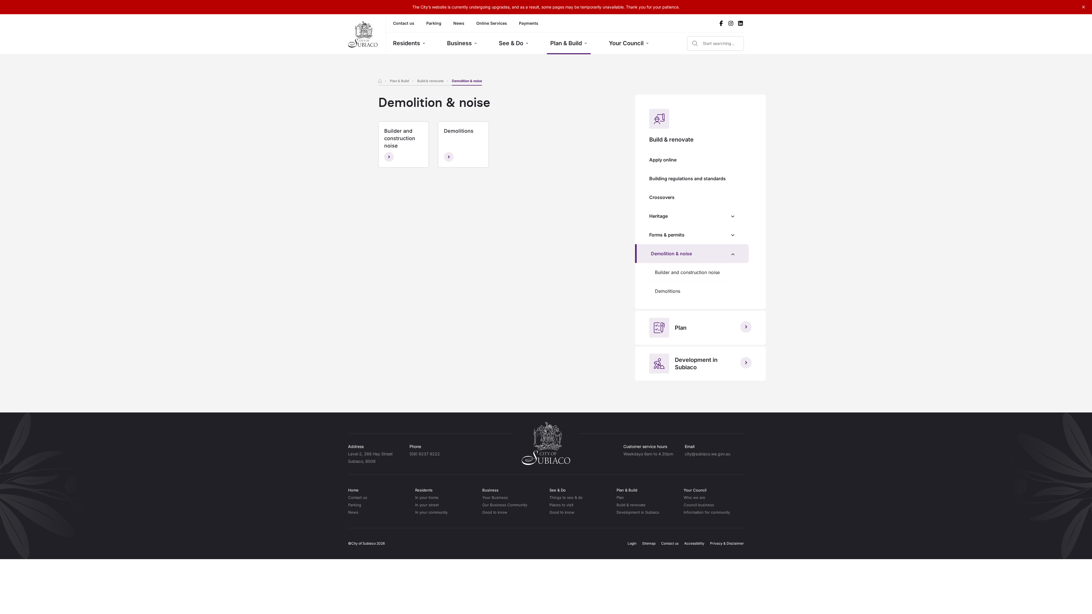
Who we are (694, 497)
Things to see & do (566, 497)
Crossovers (662, 197)
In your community (431, 512)
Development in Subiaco (638, 512)
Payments (528, 23)
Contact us (403, 23)
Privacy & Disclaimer (727, 543)
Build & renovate (430, 81)
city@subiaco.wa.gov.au (707, 453)
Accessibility (694, 543)
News (458, 23)
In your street (427, 505)
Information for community (707, 512)
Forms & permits (666, 235)
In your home (427, 497)
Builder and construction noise (687, 272)
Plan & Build (566, 43)
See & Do (511, 43)
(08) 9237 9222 (425, 453)
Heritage (658, 216)
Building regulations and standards (687, 178)
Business (459, 43)
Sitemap (648, 543)
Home (353, 490)
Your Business (495, 497)
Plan (620, 497)
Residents (406, 43)
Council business (699, 505)
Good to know (494, 512)
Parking (433, 23)
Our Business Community (504, 505)
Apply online (663, 160)
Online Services (491, 23)
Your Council (626, 43)
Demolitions (667, 291)
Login (632, 543)
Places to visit (561, 505)
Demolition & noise (671, 253)
